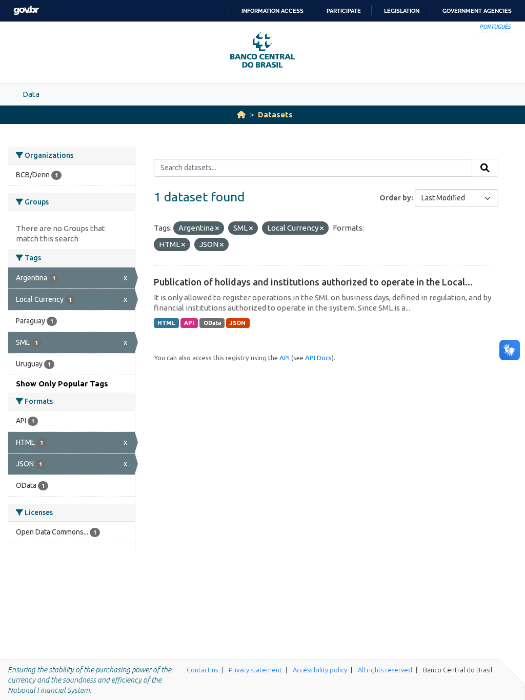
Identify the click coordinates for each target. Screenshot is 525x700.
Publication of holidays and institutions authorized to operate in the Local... (313, 282)
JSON (238, 323)
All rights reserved (385, 669)
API (189, 323)
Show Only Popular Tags (62, 383)
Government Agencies (477, 10)
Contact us (202, 669)
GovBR (26, 10)
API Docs (318, 357)
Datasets (275, 114)
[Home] (241, 114)
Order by (395, 198)
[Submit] (485, 168)
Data (31, 94)
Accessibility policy (320, 669)
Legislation (401, 10)
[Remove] (217, 228)
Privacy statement (255, 669)
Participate (344, 10)
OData (212, 323)
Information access (272, 10)
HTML (166, 323)
